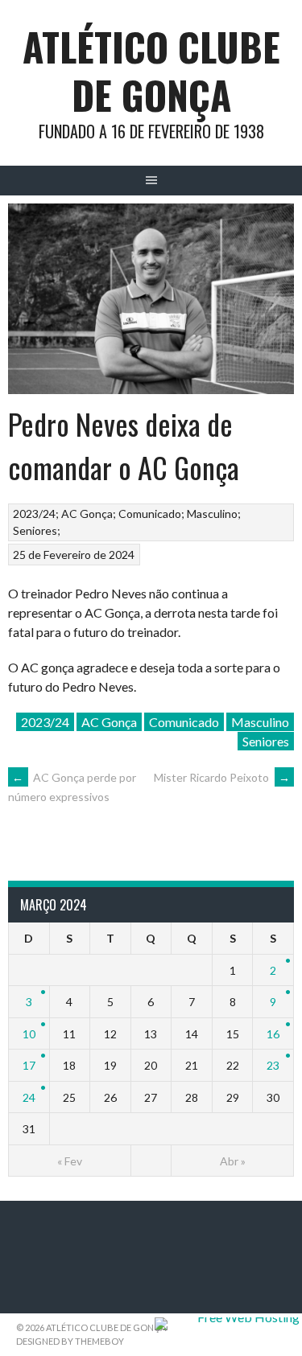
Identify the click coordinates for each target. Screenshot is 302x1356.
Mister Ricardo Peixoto (222, 777)
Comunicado (149, 513)
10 (29, 1034)
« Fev (69, 1161)
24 (29, 1097)
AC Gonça (87, 513)
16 (273, 1034)
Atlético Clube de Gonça (151, 70)
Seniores (35, 530)
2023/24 (34, 513)
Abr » (233, 1161)
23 (273, 1065)
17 (29, 1065)
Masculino (212, 513)
